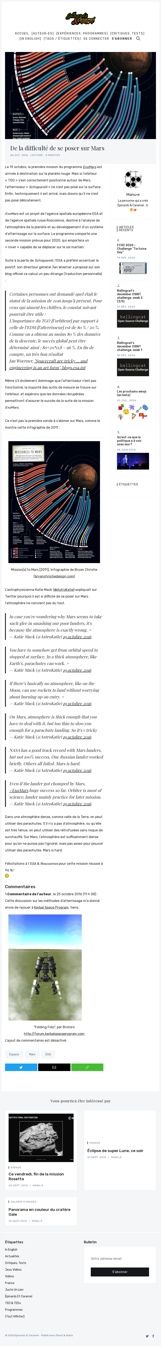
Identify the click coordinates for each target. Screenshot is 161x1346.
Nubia (69, 1335)
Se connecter (96, 39)
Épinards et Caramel (18, 1296)
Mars (32, 1054)
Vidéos (9, 1276)
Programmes (14, 1310)
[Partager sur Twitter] (21, 1067)
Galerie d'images (23, 1201)
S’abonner (122, 39)
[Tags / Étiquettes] (62, 38)
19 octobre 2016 (77, 636)
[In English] (30, 38)
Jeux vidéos (13, 1269)
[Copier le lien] (87, 1067)
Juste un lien (14, 1290)
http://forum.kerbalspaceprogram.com (54, 1034)
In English (11, 1249)
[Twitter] (147, 1336)
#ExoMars (18, 790)
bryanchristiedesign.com (54, 576)
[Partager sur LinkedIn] (72, 1168)
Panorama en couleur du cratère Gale (39, 1212)
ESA (48, 1054)
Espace (14, 1054)
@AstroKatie (63, 590)
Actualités (12, 1256)
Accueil (22, 33)
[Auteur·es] (43, 33)
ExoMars (89, 167)
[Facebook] (153, 1336)
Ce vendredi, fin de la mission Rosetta (36, 1176)
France (95, 1142)
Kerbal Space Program (51, 907)
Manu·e (133, 194)
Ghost (59, 1335)
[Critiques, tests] (127, 33)
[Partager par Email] (54, 1067)
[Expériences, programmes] (82, 33)
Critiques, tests (15, 1263)
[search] (138, 38)
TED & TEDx (13, 1303)
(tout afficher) (15, 1316)
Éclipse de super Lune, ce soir (115, 1150)
